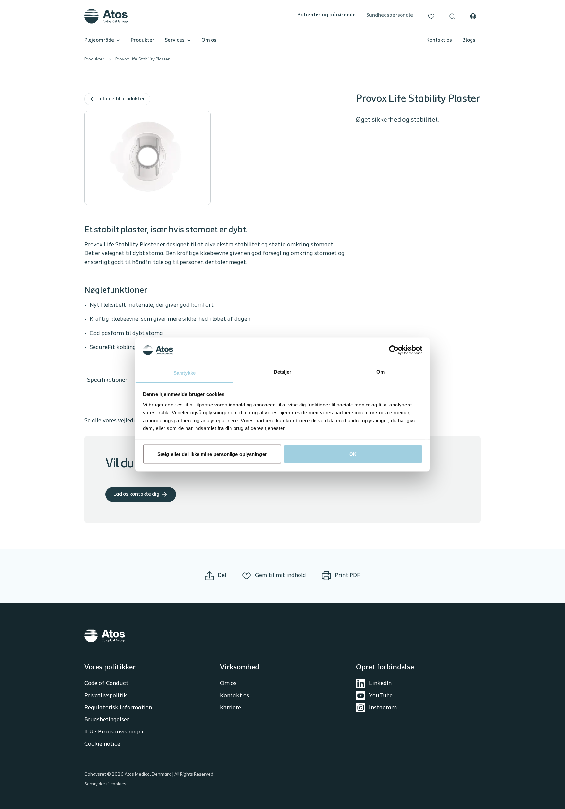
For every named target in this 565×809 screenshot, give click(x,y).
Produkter (142, 40)
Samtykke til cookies (105, 784)
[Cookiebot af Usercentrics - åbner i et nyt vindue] (393, 350)
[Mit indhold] (431, 16)
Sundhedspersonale (389, 15)
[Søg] (452, 16)
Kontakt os (439, 40)
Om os (208, 40)
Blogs (468, 40)
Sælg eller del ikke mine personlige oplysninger (212, 454)
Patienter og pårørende (326, 15)
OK (353, 454)
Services (175, 40)
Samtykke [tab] (184, 372)
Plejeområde (99, 40)
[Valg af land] (473, 16)
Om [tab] (380, 371)
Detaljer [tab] (283, 371)
